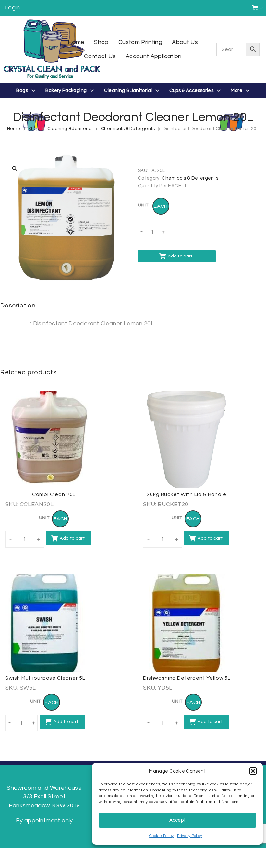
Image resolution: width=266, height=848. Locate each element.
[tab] (133, 305)
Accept (177, 820)
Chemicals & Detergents (128, 128)
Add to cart (180, 256)
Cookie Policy (161, 836)
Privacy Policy (189, 836)
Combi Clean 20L (54, 494)
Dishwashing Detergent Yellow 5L (187, 677)
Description (17, 305)
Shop (33, 128)
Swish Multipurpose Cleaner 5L (45, 677)
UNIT (143, 205)
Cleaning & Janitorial (70, 128)
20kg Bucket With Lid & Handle (186, 494)
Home (13, 128)
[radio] (160, 206)
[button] (253, 771)
